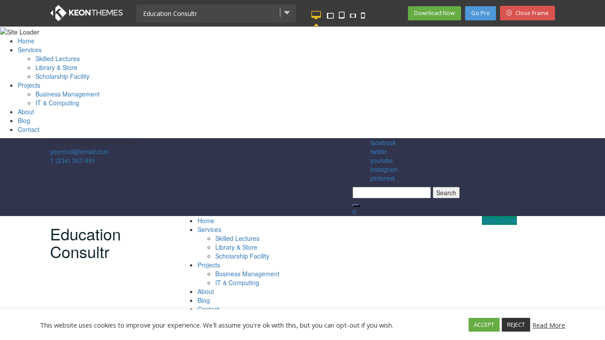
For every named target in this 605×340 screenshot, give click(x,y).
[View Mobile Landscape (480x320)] (353, 16)
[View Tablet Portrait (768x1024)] (342, 15)
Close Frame (531, 13)
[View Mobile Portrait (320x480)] (363, 15)
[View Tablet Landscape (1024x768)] (330, 16)
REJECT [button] (516, 324)
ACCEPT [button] (484, 324)
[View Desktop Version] (316, 15)
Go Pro (480, 13)
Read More (548, 325)
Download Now (434, 13)
